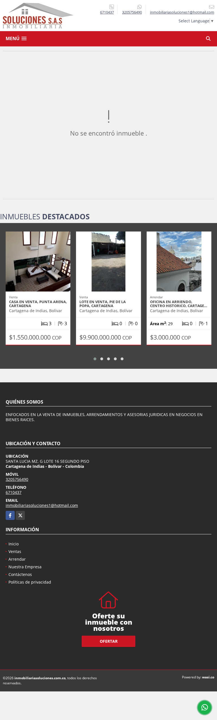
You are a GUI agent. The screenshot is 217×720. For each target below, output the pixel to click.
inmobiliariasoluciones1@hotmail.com (42, 505)
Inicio (13, 544)
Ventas (14, 551)
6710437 (107, 12)
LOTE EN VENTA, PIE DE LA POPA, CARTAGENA (102, 304)
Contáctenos (20, 574)
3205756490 (132, 12)
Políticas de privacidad (29, 582)
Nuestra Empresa (25, 566)
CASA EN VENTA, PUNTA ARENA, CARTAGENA (38, 304)
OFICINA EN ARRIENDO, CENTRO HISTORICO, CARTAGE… (178, 304)
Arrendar (17, 559)
